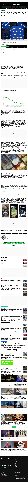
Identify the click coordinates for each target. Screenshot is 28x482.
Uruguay (15, 465)
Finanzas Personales (3, 474)
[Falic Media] (26, 5)
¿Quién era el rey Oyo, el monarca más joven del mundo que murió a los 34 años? (7, 438)
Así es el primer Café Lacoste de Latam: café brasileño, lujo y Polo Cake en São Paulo (20, 450)
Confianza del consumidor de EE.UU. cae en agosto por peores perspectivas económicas (7, 423)
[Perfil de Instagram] (7, 458)
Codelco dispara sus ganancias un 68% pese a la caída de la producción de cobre (7, 385)
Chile (15, 462)
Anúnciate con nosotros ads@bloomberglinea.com (20, 477)
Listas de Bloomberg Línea (4, 475)
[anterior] (2, 230)
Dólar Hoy (2, 472)
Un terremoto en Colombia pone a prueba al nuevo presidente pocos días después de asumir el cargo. (11, 355)
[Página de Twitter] (3, 458)
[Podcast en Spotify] (12, 458)
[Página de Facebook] (2, 458)
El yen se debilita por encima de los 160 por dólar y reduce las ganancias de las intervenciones (11, 313)
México (15, 242)
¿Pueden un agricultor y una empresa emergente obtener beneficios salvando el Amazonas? (10, 369)
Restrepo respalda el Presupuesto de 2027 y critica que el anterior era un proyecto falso (20, 411)
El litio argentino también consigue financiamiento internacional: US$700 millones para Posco (7, 411)
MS (13, 49)
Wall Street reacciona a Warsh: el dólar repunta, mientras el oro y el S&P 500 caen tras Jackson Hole (11, 310)
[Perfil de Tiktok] (10, 458)
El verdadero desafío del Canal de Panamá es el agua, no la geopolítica (11, 343)
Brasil (18, 242)
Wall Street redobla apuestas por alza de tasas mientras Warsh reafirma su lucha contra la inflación (8, 230)
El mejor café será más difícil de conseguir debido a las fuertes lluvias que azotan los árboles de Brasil (11, 372)
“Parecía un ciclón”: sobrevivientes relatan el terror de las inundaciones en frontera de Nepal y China (10, 289)
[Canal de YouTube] (5, 458)
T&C (15, 473)
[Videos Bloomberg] (14, 350)
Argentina (16, 460)
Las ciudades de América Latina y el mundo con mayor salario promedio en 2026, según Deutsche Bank (11, 266)
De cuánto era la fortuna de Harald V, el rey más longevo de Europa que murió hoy (7, 450)
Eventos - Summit (16, 476)
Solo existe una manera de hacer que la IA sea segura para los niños (11, 347)
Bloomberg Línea (11, 242)
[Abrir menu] (2, 4)
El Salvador (16, 466)
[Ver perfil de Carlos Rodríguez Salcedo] (4, 237)
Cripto (2, 473)
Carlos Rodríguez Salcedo (5, 42)
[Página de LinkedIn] (9, 458)
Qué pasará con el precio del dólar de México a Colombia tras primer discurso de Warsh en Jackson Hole (11, 320)
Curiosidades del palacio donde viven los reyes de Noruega (20, 438)
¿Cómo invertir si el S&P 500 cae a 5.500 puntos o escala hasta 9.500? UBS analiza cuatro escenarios (20, 230)
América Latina (22, 242)
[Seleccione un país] (10, 4)
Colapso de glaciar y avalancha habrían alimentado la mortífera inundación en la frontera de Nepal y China (11, 366)
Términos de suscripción (17, 472)
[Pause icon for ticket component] (1, 8)
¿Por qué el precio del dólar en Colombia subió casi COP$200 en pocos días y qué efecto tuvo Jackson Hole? (11, 317)
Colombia (16, 461)
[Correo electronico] (7, 238)
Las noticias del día (6, 242)
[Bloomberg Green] (14, 362)
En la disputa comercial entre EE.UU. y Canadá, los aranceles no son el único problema (13, 345)
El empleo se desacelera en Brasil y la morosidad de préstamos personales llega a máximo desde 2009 (11, 283)
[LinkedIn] (10, 238)
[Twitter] (9, 238)
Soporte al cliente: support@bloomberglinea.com (20, 478)
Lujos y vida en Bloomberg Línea (7, 428)
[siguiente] (26, 230)
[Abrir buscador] (3, 4)
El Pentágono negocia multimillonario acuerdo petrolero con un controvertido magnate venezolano (11, 294)
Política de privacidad (17, 471)
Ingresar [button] (26, 4)
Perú (15, 463)
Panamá (15, 464)
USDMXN (3, 50)
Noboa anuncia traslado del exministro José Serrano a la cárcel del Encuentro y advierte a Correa (11, 281)
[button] (25, 20)
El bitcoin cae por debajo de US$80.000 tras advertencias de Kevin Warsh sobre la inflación (19, 423)
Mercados (3, 10)
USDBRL (14, 50)
